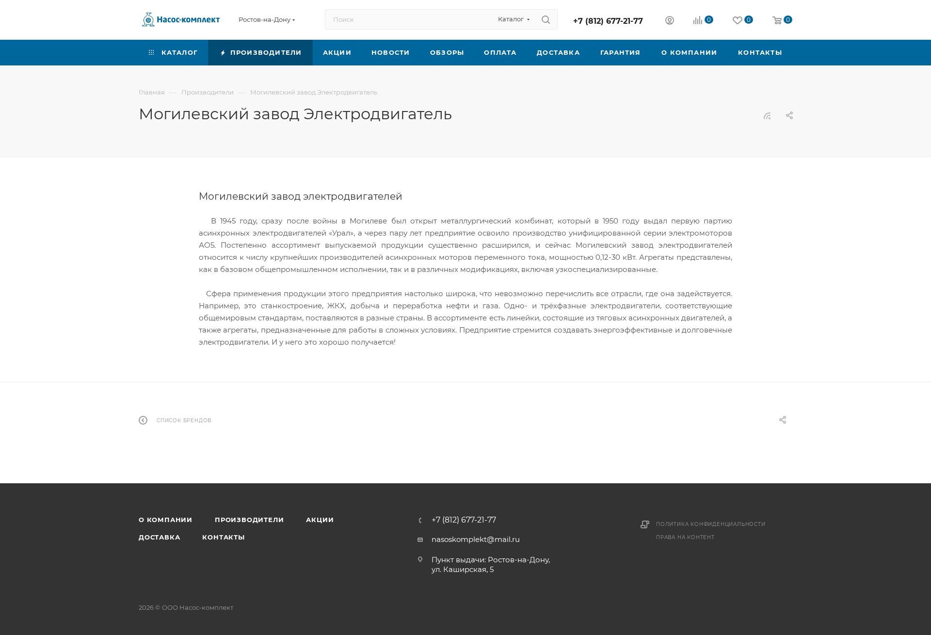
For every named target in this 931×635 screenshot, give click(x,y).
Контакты (223, 537)
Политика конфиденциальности (711, 524)
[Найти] (546, 19)
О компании (166, 520)
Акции (320, 520)
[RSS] (767, 115)
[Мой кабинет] (669, 22)
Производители (249, 520)
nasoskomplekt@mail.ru (476, 539)
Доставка (159, 537)
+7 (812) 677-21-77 (608, 21)
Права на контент (685, 537)
